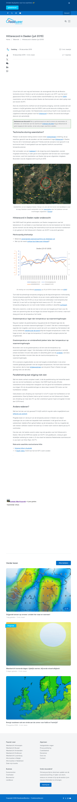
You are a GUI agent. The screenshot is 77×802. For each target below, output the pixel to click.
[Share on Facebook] (7, 55)
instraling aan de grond (32, 330)
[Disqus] (38, 521)
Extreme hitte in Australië (23, 448)
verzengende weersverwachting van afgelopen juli (38, 239)
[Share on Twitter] (7, 59)
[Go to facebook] (8, 13)
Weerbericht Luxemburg (14, 756)
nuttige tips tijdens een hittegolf (38, 241)
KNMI (65, 96)
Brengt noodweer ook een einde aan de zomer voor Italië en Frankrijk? (32, 722)
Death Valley (20, 451)
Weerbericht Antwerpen (14, 745)
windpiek (60, 353)
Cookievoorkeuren (37, 798)
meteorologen (51, 137)
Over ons (43, 756)
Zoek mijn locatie (12, 763)
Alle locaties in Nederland (14, 761)
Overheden (10, 775)
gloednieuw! (12, 7)
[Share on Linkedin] (7, 67)
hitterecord (42, 113)
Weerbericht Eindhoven (14, 753)
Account (66, 13)
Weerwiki (16, 39)
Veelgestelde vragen (47, 745)
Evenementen (10, 772)
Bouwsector (10, 777)
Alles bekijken (63, 563)
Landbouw (9, 780)
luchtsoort (63, 305)
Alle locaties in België (13, 758)
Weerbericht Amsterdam (14, 750)
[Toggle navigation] (69, 21)
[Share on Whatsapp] (7, 70)
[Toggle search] (66, 21)
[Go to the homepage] (14, 21)
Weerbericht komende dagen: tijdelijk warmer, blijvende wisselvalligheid (33, 668)
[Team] (8, 49)
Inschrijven (45, 785)
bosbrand (32, 151)
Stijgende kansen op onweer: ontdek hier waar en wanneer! (28, 614)
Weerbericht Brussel (13, 748)
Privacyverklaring (45, 748)
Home (8, 39)
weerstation (47, 209)
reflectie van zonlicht (20, 414)
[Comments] (7, 63)
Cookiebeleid (44, 750)
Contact (42, 758)
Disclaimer (43, 753)
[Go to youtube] (20, 13)
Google (50, 211)
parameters (37, 289)
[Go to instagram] (16, 13)
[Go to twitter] (12, 13)
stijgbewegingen (35, 367)
